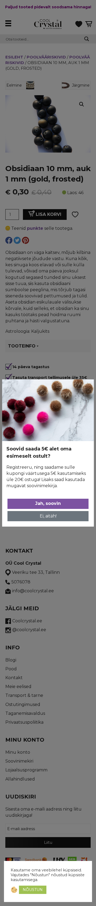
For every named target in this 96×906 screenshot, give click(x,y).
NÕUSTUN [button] (33, 889)
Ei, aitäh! (48, 516)
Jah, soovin (48, 503)
